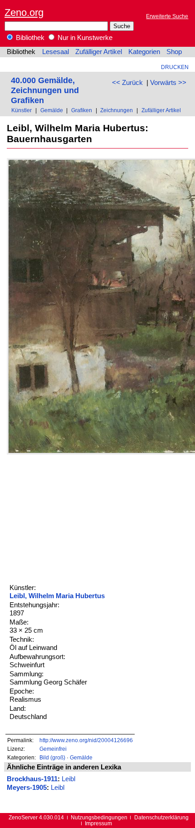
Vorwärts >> (168, 82)
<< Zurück (127, 82)
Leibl (68, 779)
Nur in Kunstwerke (84, 37)
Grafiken (81, 110)
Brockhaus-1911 (32, 779)
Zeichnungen (116, 110)
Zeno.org (24, 12)
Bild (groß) (52, 757)
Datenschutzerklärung (161, 817)
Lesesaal (55, 51)
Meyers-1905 (27, 787)
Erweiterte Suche (167, 16)
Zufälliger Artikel (98, 51)
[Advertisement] (75, 518)
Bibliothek (29, 37)
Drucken (175, 67)
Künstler (21, 110)
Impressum (98, 823)
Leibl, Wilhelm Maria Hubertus (57, 596)
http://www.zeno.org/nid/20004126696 (86, 740)
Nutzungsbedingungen (99, 817)
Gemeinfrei (53, 749)
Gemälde (51, 110)
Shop (174, 51)
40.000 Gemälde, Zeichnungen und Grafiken (45, 90)
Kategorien (144, 51)
